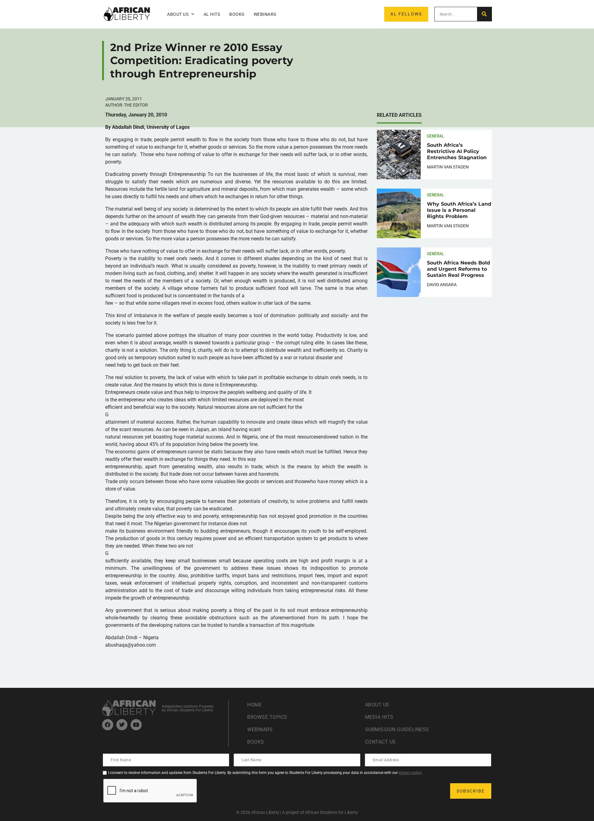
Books (236, 14)
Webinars (265, 14)
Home (254, 705)
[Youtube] (136, 724)
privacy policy (410, 773)
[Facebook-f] (107, 724)
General (435, 136)
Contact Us (380, 742)
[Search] (484, 14)
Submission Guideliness (397, 729)
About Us (377, 705)
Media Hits (379, 717)
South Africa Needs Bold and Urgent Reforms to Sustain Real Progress (458, 269)
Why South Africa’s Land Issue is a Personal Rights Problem (459, 210)
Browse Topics (267, 717)
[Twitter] (121, 724)
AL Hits (212, 14)
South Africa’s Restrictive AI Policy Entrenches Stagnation (457, 151)
